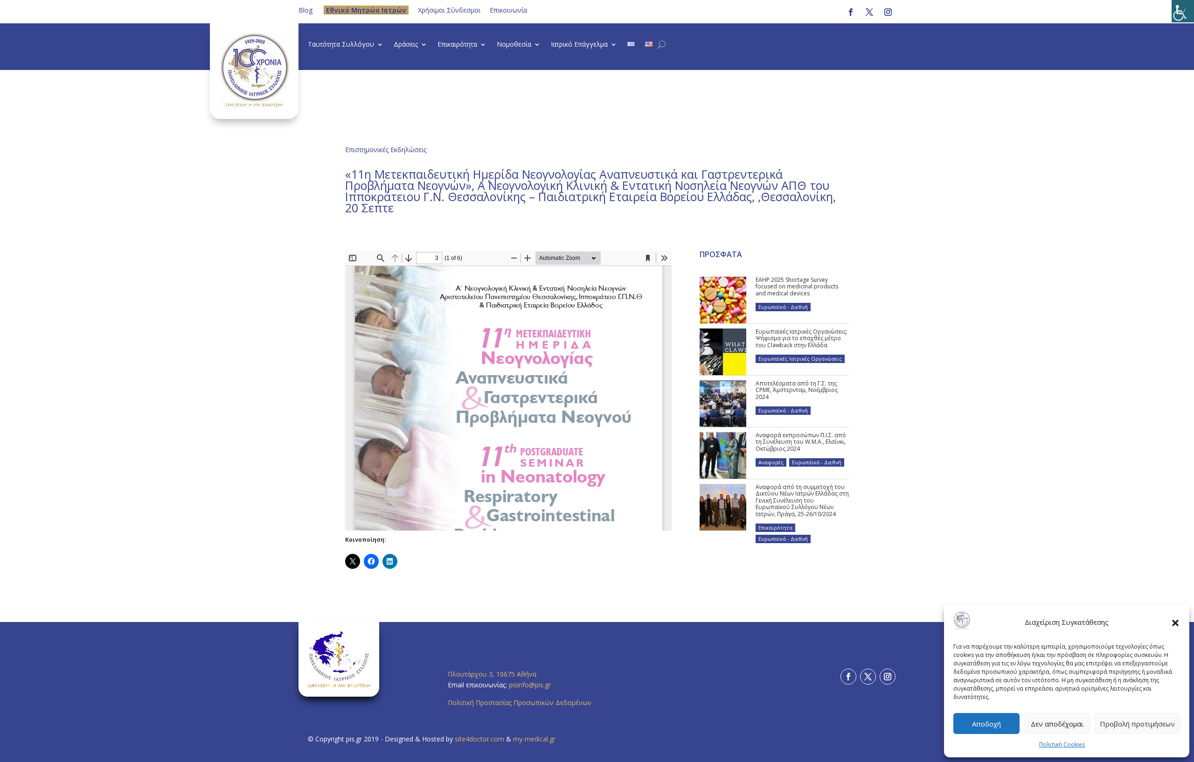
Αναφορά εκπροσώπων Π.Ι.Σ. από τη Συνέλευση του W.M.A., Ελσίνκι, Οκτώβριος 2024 (801, 442)
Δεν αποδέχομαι (1057, 723)
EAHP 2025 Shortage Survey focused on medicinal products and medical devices (797, 286)
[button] (1175, 622)
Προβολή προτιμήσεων (1137, 723)
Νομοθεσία (514, 45)
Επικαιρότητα (457, 45)
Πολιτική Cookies (1062, 744)
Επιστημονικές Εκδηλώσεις (385, 149)
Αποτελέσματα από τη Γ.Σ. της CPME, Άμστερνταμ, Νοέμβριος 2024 (797, 390)
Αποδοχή (986, 723)
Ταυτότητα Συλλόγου (341, 45)
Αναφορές (771, 462)
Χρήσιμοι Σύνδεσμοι (449, 10)
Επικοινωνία (508, 10)
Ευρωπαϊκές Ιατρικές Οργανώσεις (800, 358)
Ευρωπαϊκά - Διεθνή (783, 306)
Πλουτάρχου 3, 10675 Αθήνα (492, 674)
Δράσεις (406, 45)
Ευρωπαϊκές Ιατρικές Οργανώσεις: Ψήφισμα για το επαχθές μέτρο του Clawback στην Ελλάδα (801, 338)
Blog (305, 10)
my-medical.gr (534, 738)
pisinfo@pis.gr (531, 684)
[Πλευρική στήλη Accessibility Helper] (1183, 11)
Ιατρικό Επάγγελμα (579, 45)
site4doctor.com (479, 738)
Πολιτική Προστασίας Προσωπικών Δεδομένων (519, 702)
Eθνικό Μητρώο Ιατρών (366, 10)
